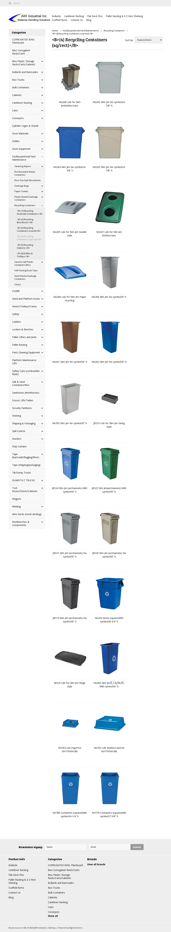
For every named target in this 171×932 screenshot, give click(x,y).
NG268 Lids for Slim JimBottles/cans (69, 103)
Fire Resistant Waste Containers (24, 173)
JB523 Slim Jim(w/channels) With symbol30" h (109, 490)
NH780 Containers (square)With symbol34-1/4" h (70, 814)
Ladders (16, 321)
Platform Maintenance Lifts (24, 362)
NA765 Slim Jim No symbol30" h (69, 423)
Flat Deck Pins (95, 16)
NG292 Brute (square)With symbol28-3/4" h (109, 619)
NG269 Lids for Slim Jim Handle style (70, 233)
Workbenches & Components (20, 523)
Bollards (56, 16)
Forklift (16, 291)
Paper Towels (21, 191)
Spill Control (18, 431)
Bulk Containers (20, 87)
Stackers (16, 438)
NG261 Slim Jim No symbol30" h (69, 361)
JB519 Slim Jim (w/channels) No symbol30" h (70, 619)
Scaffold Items (59, 20)
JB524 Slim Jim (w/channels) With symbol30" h (69, 490)
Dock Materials (20, 133)
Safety (15, 314)
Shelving (16, 415)
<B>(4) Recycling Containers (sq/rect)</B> (29, 238)
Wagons (16, 498)
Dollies (16, 141)
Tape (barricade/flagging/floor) (25, 455)
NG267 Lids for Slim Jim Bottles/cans (109, 233)
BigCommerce (75, 927)
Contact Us (77, 20)
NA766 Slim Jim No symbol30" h (109, 296)
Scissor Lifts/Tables (22, 400)
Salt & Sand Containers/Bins (20, 383)
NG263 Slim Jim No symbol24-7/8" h (109, 168)
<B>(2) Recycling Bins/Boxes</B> (25, 221)
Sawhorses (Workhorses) (25, 392)
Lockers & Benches (22, 329)
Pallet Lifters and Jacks (24, 337)
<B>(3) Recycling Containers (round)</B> (29, 229)
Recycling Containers (24, 205)
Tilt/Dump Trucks (21, 472)
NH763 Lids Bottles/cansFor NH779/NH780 (109, 749)
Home (55, 30)
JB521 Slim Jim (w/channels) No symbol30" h (70, 554)
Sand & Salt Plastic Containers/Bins (23, 263)
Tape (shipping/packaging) (26, 465)
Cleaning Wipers (22, 166)
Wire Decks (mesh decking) (26, 514)
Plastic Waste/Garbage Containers (26, 198)
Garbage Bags (21, 185)
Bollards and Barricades (25, 72)
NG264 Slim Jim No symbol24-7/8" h (69, 168)
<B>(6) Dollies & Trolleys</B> (25, 255)
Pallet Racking (19, 344)
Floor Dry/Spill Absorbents (27, 180)
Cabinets (17, 95)
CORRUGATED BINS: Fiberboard (23, 41)
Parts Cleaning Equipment (26, 352)
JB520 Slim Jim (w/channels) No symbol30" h (109, 554)
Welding (16, 506)
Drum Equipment (21, 148)
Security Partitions (22, 408)
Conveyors (18, 118)
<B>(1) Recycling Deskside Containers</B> (30, 212)
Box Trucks (18, 79)
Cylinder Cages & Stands (25, 125)
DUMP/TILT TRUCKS (23, 480)
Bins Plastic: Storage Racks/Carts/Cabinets (23, 63)
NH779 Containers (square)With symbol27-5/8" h (109, 814)
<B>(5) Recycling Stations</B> (25, 246)
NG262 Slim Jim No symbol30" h (109, 361)
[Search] (10, 3)
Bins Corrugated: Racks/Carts (21, 52)
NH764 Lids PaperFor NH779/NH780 (69, 749)
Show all (53, 915)
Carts (15, 110)
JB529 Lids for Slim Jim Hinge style (69, 684)
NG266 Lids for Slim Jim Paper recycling (69, 298)
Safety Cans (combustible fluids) (26, 372)
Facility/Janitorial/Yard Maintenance (23, 158)
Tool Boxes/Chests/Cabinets (24, 489)
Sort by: (129, 40)
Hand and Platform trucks (26, 298)
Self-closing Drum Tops (26, 270)
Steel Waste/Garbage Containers (25, 277)
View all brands (96, 864)
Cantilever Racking (74, 16)
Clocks (17, 284)
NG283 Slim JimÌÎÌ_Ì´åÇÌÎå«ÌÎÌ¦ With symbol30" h (109, 684)
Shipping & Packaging (23, 423)
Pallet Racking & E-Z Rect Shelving (124, 16)
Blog (88, 20)
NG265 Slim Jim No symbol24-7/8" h (109, 103)
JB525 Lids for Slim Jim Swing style (109, 425)
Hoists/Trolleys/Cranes (24, 306)
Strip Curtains (19, 446)
